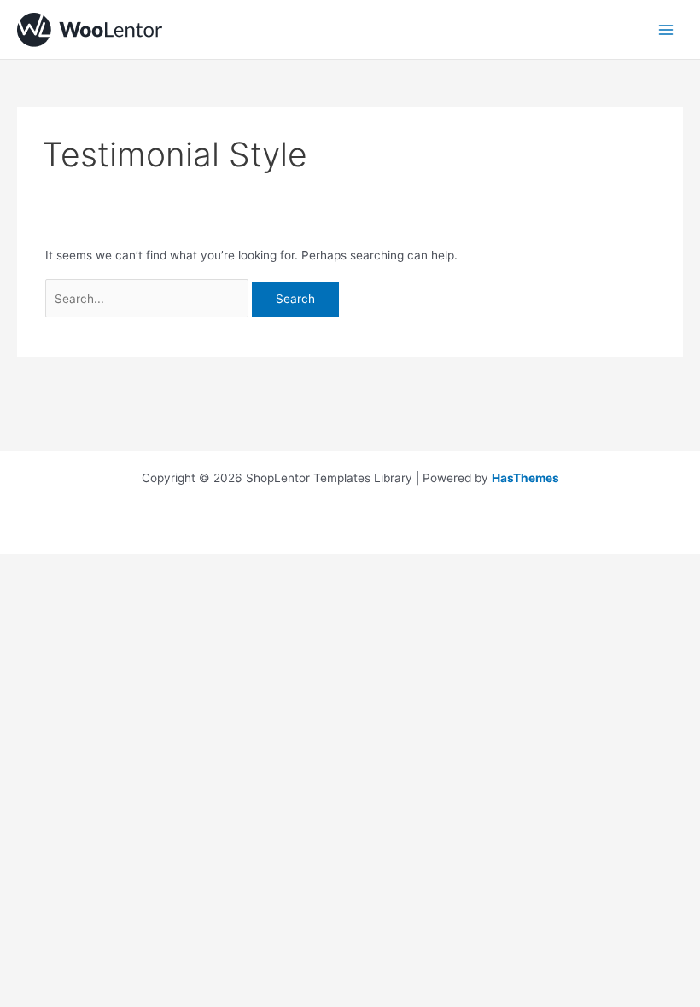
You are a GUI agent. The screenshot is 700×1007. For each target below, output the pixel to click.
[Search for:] (149, 299)
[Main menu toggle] (666, 29)
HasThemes (525, 478)
